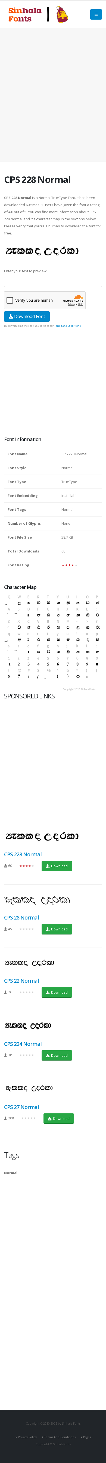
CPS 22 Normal (21, 980)
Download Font (29, 316)
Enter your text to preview (25, 270)
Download (59, 865)
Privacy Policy (27, 1437)
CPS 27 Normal (21, 1107)
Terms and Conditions (67, 326)
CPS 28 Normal (21, 917)
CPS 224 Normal (23, 1043)
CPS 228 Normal (23, 854)
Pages (87, 1437)
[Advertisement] (53, 95)
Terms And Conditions (60, 1437)
